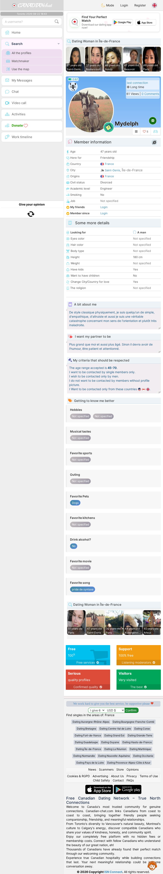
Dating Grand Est (114, 735)
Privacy (131, 776)
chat (35, 5)
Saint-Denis (112, 170)
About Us (117, 776)
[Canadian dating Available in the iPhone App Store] (99, 787)
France (109, 164)
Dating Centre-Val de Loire (115, 728)
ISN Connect (113, 872)
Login (124, 5)
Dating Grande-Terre (140, 735)
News (92, 769)
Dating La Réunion (115, 749)
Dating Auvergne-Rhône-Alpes (91, 721)
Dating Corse (142, 728)
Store (120, 769)
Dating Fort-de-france (88, 735)
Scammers (106, 769)
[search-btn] (57, 21)
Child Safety (101, 780)
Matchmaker (20, 61)
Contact (118, 780)
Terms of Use (149, 776)
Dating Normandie (84, 755)
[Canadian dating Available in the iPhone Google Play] (127, 787)
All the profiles (21, 53)
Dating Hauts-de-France (137, 742)
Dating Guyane (110, 742)
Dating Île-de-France (88, 749)
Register (140, 5)
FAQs (130, 780)
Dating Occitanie (143, 755)
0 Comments (150, 94)
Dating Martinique (140, 749)
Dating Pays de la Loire (90, 762)
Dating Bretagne (86, 728)
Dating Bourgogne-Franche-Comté (133, 721)
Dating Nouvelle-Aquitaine (114, 755)
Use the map (20, 69)
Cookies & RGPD (78, 776)
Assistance (152, 865)
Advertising (100, 776)
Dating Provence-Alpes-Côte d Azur (128, 762)
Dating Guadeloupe (86, 742)
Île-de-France (132, 170)
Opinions (132, 769)
